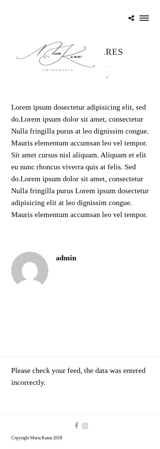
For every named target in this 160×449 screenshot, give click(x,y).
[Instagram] (85, 426)
